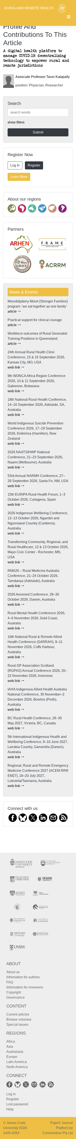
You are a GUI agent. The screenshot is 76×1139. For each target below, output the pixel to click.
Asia (9, 1046)
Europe (11, 1057)
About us (13, 972)
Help (10, 1109)
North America (17, 1067)
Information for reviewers (24, 987)
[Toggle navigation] (68, 17)
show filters (16, 122)
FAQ (9, 982)
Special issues (17, 1024)
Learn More (18, 177)
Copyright (13, 992)
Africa (10, 1041)
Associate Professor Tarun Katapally (42, 77)
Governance (15, 997)
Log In (15, 165)
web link (14, 367)
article (13, 311)
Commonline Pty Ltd (57, 1133)
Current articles (17, 1014)
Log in (11, 1094)
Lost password (17, 1104)
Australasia (14, 1051)
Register (34, 165)
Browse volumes (18, 1019)
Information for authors (23, 977)
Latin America (16, 1062)
